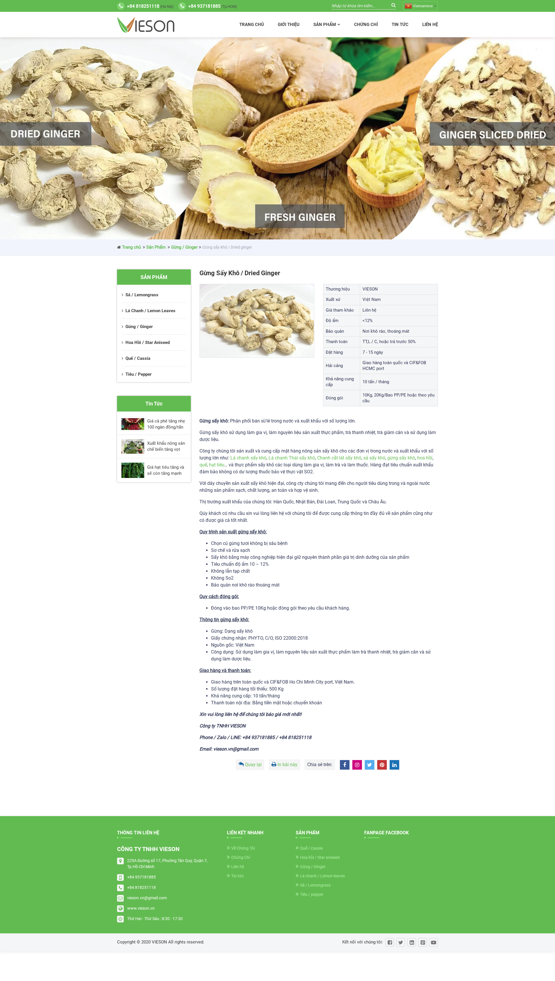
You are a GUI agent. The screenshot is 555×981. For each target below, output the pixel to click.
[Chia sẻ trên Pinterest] (382, 765)
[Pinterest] (422, 942)
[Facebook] (389, 942)
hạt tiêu (216, 465)
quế (203, 465)
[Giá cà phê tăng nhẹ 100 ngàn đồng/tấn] (132, 424)
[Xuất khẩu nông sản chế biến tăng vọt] (132, 446)
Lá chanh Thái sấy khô (292, 458)
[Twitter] (400, 942)
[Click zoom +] (256, 321)
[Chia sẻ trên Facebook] (345, 765)
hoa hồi (424, 458)
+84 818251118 (141, 887)
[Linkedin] (411, 942)
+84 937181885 (141, 877)
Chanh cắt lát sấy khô (339, 458)
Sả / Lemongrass (315, 885)
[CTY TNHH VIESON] (145, 25)
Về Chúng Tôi (243, 848)
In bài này (287, 764)
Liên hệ (430, 24)
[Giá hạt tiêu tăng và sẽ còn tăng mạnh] (132, 470)
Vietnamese (423, 6)
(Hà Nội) (150, 6)
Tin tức (400, 24)
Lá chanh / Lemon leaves (322, 876)
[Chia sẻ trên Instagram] (357, 765)
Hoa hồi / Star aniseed (320, 857)
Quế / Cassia (311, 848)
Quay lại (253, 764)
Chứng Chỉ (366, 24)
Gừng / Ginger (184, 247)
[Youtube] (433, 942)
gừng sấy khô (401, 458)
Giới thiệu (288, 24)
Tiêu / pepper (311, 894)
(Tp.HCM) (212, 6)
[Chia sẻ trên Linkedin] (394, 765)
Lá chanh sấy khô (248, 458)
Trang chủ (251, 24)
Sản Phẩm (324, 24)
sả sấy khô (374, 458)
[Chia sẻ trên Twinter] (370, 765)
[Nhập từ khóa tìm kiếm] (393, 5)
